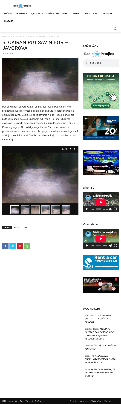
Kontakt (107, 401)
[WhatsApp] (27, 246)
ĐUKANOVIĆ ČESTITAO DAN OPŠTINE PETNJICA (98, 318)
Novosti (18, 36)
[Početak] (87, 209)
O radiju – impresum (79, 401)
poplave (17, 227)
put (25, 227)
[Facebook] (5, 246)
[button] (115, 28)
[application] (101, 202)
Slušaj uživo (96, 401)
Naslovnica (7, 36)
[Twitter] (12, 246)
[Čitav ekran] (115, 209)
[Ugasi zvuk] (110, 209)
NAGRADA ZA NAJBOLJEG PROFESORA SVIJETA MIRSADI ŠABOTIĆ (100, 359)
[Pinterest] (20, 246)
